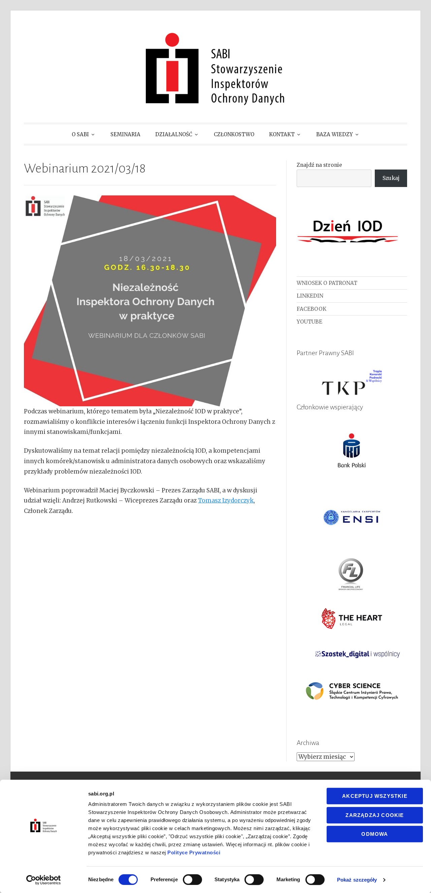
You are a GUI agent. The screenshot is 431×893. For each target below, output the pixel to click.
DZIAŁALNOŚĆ (173, 134)
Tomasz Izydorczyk (226, 500)
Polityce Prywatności (193, 852)
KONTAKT (282, 134)
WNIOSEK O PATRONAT (327, 283)
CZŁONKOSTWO (234, 134)
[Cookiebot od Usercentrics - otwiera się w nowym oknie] (43, 880)
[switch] (192, 879)
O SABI (80, 134)
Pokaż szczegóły (357, 880)
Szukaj (391, 178)
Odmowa (374, 834)
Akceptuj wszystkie (374, 796)
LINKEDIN (310, 296)
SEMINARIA (125, 134)
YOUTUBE (309, 322)
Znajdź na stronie (319, 165)
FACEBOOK (311, 309)
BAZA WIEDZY (334, 134)
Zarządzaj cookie (374, 815)
